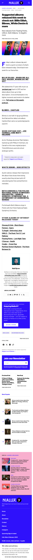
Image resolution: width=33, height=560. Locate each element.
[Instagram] (8, 294)
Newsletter (5, 519)
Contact (4, 522)
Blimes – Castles (10, 110)
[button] (3, 3)
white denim (18, 10)
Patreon (4, 526)
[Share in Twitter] (6, 344)
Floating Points (6, 10)
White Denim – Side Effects (16, 167)
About (4, 515)
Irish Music (13, 458)
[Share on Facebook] (3, 344)
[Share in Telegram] (10, 344)
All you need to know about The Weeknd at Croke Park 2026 (20, 421)
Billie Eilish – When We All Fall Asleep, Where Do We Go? (15, 79)
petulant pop (6, 89)
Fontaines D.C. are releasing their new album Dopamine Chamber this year (19, 442)
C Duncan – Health (8, 241)
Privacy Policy (17, 367)
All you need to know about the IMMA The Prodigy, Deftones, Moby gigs (20, 402)
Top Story (17, 338)
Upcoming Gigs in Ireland (9, 533)
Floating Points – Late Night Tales (14, 239)
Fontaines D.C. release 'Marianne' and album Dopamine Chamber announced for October (20, 461)
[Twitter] (21, 294)
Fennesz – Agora (8, 228)
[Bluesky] (17, 294)
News (14, 8)
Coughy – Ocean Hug (9, 244)
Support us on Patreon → (17, 159)
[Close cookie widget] (30, 545)
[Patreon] (15, 294)
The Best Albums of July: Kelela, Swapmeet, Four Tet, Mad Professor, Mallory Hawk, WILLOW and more (20, 488)
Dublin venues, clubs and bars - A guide (13, 541)
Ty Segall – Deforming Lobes (12, 230)
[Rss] (24, 294)
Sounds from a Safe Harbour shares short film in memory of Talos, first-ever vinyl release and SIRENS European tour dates (20, 479)
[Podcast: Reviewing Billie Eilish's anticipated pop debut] (23, 381)
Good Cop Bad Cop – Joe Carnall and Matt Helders (14, 133)
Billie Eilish (21, 8)
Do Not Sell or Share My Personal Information (16, 557)
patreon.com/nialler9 (9, 290)
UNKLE (12, 10)
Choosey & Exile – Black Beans (12, 225)
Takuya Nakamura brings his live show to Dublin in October (21, 431)
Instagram (5, 530)
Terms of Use (24, 367)
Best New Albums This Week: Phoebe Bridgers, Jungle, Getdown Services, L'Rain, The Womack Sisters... (20, 470)
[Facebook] (19, 294)
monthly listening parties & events (18, 285)
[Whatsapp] (12, 294)
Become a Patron (11, 324)
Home (3, 511)
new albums (6, 332)
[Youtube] (10, 294)
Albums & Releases (7, 8)
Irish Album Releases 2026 (10, 537)
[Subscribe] (26, 363)
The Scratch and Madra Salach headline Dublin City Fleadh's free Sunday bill (20, 412)
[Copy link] (13, 344)
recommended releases (18, 332)
